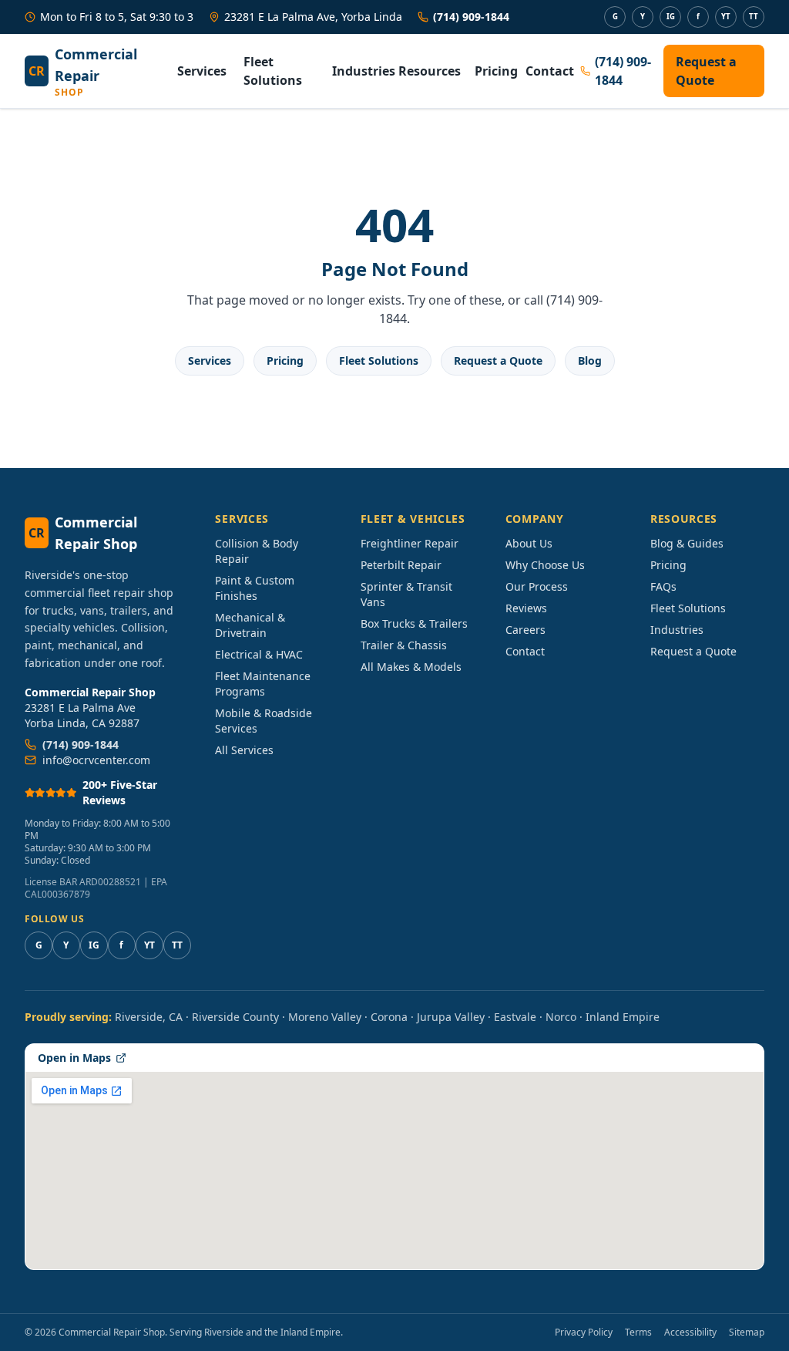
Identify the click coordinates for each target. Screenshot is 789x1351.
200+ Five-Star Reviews (119, 792)
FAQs (663, 586)
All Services (244, 750)
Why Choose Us (545, 565)
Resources (429, 70)
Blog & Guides (687, 543)
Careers (525, 629)
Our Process (536, 586)
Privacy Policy (584, 1332)
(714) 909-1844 (471, 16)
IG (670, 17)
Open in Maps (74, 1057)
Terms (638, 1332)
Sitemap (746, 1332)
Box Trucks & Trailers (414, 623)
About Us (528, 543)
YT (725, 17)
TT (753, 17)
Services (202, 70)
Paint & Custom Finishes (254, 588)
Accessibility (690, 1332)
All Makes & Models (411, 666)
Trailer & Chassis (404, 645)
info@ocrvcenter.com (96, 760)
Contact (546, 70)
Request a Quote (706, 71)
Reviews (526, 608)
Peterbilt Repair (401, 565)
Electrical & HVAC (259, 654)
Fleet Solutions (272, 71)
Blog (590, 360)
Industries (359, 70)
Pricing (494, 70)
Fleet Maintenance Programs (263, 684)
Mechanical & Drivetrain (250, 625)
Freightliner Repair (409, 543)
